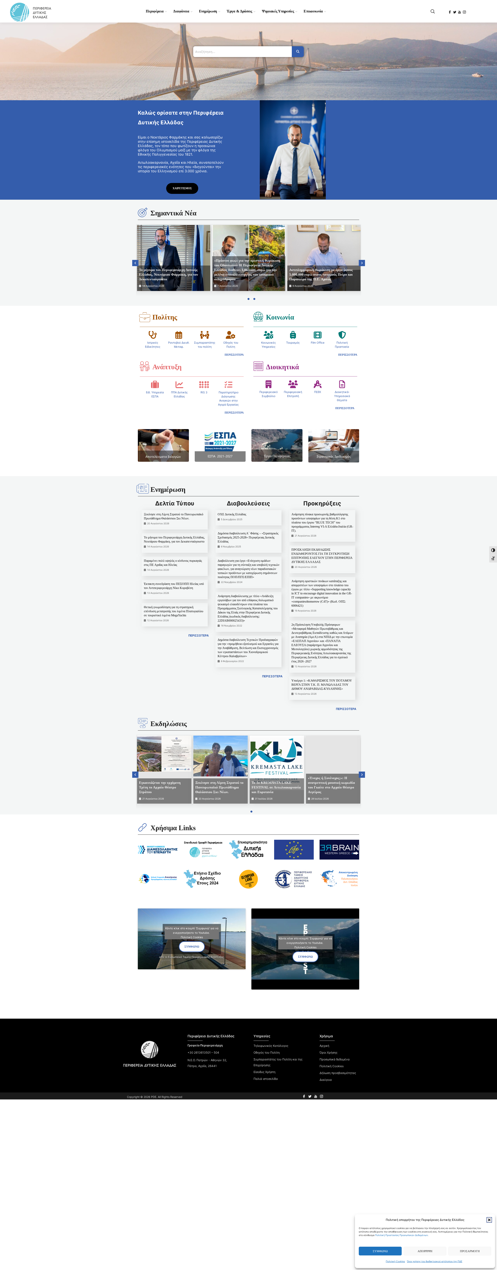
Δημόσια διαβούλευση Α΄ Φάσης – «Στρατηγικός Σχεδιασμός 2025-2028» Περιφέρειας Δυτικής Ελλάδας (248, 537)
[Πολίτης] (144, 317)
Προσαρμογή (470, 1251)
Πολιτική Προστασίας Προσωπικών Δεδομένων (401, 1235)
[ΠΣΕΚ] (317, 384)
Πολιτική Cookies (395, 1261)
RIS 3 (204, 392)
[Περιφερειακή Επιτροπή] (293, 384)
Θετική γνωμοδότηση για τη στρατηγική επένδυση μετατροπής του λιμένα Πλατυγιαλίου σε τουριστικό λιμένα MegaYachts (173, 611)
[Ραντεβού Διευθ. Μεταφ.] (179, 335)
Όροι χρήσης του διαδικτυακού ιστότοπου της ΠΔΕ (434, 1261)
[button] (489, 1220)
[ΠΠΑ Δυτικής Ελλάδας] (179, 384)
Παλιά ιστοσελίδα (266, 1079)
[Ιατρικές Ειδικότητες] (153, 335)
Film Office (317, 342)
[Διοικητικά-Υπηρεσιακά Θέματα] (342, 384)
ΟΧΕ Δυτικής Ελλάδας (232, 514)
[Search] (298, 51)
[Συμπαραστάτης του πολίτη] (205, 335)
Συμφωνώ (380, 1251)
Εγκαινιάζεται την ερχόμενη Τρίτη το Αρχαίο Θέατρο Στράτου (160, 787)
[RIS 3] (204, 384)
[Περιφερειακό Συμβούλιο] (268, 384)
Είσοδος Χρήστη (264, 1072)
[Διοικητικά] (258, 366)
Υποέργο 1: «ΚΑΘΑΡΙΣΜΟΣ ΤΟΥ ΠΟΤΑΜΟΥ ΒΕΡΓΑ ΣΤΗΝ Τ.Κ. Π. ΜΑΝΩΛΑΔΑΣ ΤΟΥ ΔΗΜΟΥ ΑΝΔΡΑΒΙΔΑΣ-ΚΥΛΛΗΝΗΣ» (321, 684)
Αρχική (324, 1046)
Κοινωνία (280, 317)
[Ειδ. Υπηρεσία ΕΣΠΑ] (155, 384)
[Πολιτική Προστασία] (342, 335)
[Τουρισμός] (293, 335)
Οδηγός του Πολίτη (267, 1052)
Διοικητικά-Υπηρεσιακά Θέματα (342, 396)
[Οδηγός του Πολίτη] (231, 335)
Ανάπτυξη (167, 367)
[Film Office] (317, 335)
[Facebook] (450, 11)
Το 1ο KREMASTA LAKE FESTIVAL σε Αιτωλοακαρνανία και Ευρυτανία (276, 787)
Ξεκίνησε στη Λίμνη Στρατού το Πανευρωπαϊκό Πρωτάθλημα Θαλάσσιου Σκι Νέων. (219, 787)
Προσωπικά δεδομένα (335, 1059)
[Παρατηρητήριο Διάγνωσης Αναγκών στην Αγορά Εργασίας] (228, 384)
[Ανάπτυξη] (144, 366)
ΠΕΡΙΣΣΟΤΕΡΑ (198, 635)
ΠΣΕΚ (317, 392)
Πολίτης (164, 317)
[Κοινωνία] (258, 316)
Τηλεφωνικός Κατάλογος (271, 1046)
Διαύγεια (326, 1080)
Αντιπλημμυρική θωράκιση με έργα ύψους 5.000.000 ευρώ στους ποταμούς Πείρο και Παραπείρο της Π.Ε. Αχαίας (321, 274)
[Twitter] (455, 11)
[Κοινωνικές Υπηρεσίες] (268, 335)
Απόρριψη (425, 1251)
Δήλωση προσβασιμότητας (338, 1073)
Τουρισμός (293, 342)
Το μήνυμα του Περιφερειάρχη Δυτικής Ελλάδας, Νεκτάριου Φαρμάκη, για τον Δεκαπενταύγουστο (168, 274)
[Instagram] (464, 11)
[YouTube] (459, 11)
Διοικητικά (282, 367)
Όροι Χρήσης (328, 1052)
